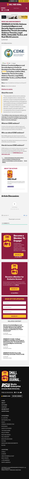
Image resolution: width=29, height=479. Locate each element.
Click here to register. (7, 89)
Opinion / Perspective (7, 424)
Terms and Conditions (15, 470)
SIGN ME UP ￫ (14, 289)
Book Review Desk (6, 439)
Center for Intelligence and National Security (11, 159)
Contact (4, 407)
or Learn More (18, 257)
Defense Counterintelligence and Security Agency (12, 160)
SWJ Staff (11, 179)
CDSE (4, 71)
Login (26, 215)
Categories (5, 415)
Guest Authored (6, 428)
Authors (4, 405)
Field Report (5, 436)
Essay (3, 422)
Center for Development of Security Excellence (13, 157)
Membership (5, 409)
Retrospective (6, 420)
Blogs (3, 445)
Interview (4, 426)
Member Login (14, 1)
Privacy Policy (5, 470)
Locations (4, 449)
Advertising (5, 411)
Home (3, 400)
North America (6, 462)
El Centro (4, 418)
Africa (3, 451)
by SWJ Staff (4, 39)
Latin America (5, 460)
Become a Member (23, 1)
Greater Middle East (7, 456)
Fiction (3, 441)
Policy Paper (5, 432)
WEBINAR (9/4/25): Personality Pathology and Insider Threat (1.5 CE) (13, 353)
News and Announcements (11, 21)
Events (25, 160)
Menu (3, 8)
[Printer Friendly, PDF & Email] (8, 63)
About (3, 403)
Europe (3, 454)
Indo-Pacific (5, 458)
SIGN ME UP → (18, 254)
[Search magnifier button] (26, 8)
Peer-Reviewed (6, 434)
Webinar (4, 162)
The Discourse (5, 430)
